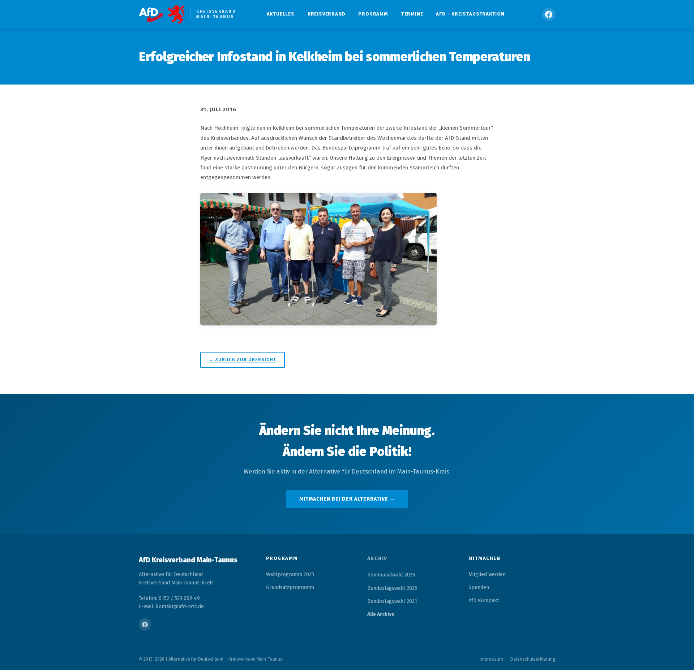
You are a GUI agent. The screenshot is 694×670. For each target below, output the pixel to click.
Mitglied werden (487, 574)
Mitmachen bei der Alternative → (347, 499)
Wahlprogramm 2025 (290, 574)
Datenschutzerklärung (532, 659)
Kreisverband (327, 14)
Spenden (478, 587)
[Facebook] (548, 14)
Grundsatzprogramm (290, 587)
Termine (412, 14)
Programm (373, 14)
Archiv (377, 559)
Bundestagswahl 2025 (392, 588)
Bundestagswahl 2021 (392, 601)
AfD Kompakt (483, 600)
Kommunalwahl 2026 (391, 575)
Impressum (491, 659)
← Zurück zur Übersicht (242, 359)
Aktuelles (281, 14)
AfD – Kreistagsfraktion (470, 14)
